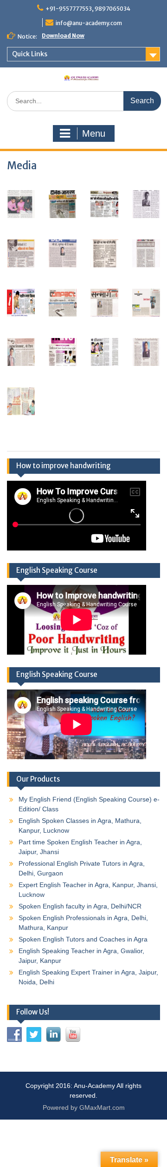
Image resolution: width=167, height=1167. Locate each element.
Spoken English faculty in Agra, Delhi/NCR (80, 906)
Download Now (63, 35)
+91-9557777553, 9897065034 (87, 8)
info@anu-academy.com (89, 23)
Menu (93, 133)
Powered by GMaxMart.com (84, 1107)
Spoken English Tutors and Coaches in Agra (83, 939)
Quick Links (29, 54)
